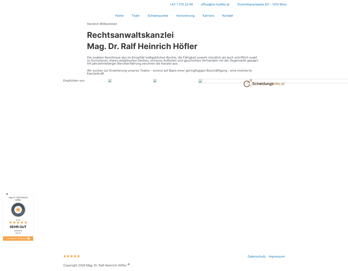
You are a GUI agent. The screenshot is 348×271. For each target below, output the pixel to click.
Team (136, 15)
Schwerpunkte (158, 15)
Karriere (208, 15)
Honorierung (185, 15)
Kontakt (227, 15)
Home (119, 15)
